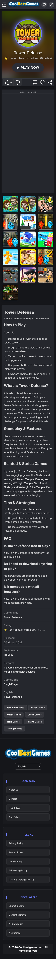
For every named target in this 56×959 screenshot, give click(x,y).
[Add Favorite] (42, 82)
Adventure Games (22, 318)
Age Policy (14, 817)
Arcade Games (14, 714)
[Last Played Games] (51, 5)
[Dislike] (18, 82)
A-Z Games (15, 933)
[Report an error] (35, 82)
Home (7, 318)
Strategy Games (14, 728)
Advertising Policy (18, 870)
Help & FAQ (15, 808)
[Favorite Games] (44, 5)
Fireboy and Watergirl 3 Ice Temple (24, 487)
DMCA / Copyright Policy (21, 879)
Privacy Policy (16, 843)
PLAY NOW (28, 67)
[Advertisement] (28, 143)
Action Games (38, 707)
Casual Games (35, 714)
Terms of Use (16, 852)
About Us (14, 789)
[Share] (50, 82)
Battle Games (13, 721)
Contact (13, 798)
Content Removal (17, 914)
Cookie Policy (16, 861)
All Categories (16, 924)
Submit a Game (16, 906)
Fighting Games (34, 721)
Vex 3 (37, 483)
